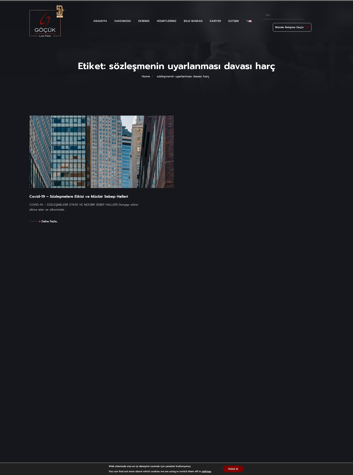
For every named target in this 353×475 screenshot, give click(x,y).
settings (206, 471)
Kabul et (233, 469)
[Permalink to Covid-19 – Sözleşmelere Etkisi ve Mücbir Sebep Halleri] (101, 151)
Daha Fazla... (50, 221)
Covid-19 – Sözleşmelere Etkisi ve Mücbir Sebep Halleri (78, 196)
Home (146, 76)
